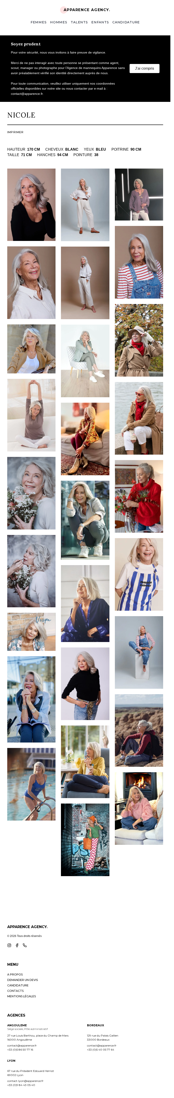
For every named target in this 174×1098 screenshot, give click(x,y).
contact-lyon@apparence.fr (25, 1081)
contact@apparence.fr (22, 1045)
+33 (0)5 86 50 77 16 (20, 1049)
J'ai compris (144, 68)
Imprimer (15, 132)
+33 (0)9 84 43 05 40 (21, 1085)
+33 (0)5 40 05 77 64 (100, 1049)
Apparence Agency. (87, 10)
